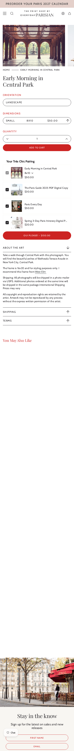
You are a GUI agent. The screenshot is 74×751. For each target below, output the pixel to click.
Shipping (9, 311)
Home (6, 69)
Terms (7, 320)
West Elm (40, 271)
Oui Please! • (37, 235)
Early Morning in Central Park (41, 168)
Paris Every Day (33, 204)
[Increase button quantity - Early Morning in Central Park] (57, 138)
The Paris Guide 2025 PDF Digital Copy (46, 187)
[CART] (69, 13)
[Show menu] (4, 13)
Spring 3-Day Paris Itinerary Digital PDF (46, 220)
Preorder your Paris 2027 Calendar (37, 4)
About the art (13, 247)
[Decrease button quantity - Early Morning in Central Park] (16, 138)
